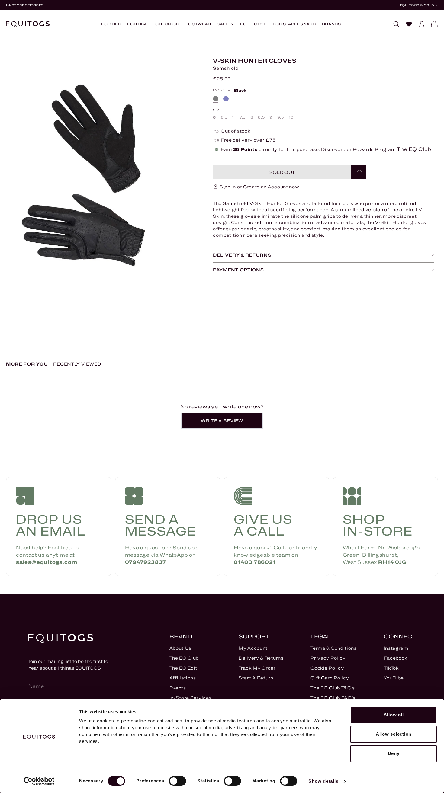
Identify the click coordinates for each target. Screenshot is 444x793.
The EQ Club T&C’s (332, 687)
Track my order (257, 667)
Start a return (256, 677)
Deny (394, 753)
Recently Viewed (77, 363)
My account (253, 648)
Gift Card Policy (329, 677)
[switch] (177, 781)
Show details (323, 781)
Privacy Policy (328, 657)
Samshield (225, 68)
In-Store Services (190, 697)
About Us (180, 648)
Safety (225, 24)
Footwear (198, 24)
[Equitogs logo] (28, 24)
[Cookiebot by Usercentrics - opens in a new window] (39, 781)
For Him (136, 24)
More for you (27, 363)
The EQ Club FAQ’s (333, 697)
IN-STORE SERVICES (25, 5)
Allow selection (393, 734)
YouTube (394, 677)
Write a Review (224, 423)
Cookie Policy (327, 667)
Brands (331, 24)
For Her (111, 24)
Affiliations (182, 677)
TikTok (391, 667)
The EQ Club (184, 657)
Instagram (396, 648)
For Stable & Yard (294, 24)
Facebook (396, 657)
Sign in (228, 186)
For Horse (253, 24)
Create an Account (265, 186)
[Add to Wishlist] (359, 172)
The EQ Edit (183, 667)
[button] (282, 172)
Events (177, 687)
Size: (218, 110)
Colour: (230, 90)
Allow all (394, 714)
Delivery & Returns (261, 657)
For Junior (166, 24)
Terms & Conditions (333, 648)
